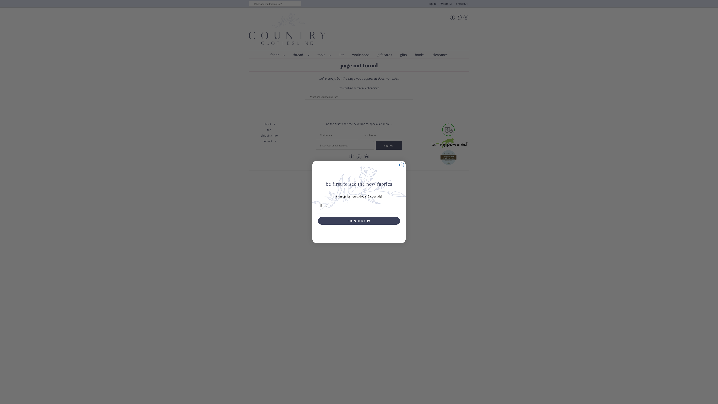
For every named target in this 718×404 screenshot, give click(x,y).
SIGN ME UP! (359, 221)
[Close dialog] (401, 165)
